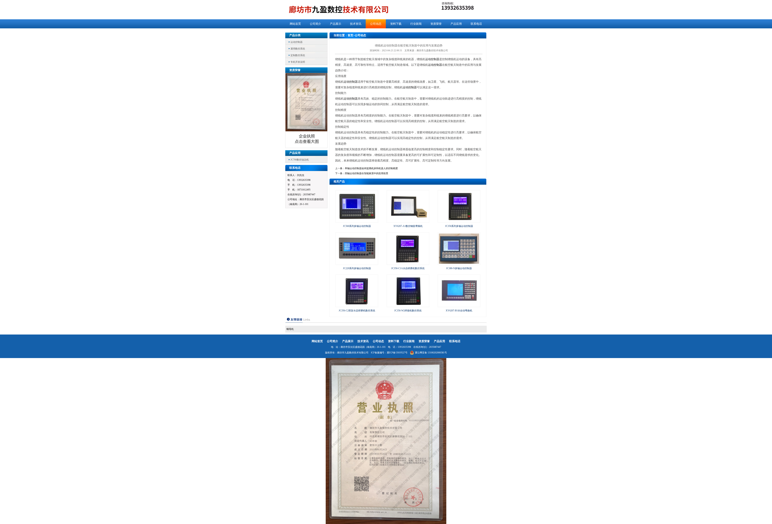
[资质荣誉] (306, 146)
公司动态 (375, 23)
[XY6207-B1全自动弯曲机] (459, 305)
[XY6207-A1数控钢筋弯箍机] (408, 220)
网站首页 (295, 23)
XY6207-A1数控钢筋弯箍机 (408, 226)
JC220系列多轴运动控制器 (357, 268)
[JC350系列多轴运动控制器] (459, 220)
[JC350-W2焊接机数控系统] (408, 305)
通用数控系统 (298, 48)
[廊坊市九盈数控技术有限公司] (345, 9)
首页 (350, 35)
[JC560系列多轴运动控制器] (357, 220)
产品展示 (335, 23)
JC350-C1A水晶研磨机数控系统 (408, 268)
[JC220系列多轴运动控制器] (357, 262)
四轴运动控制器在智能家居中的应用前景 (366, 173)
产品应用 (456, 23)
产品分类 (295, 35)
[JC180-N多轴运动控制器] (459, 262)
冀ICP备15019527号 (397, 352)
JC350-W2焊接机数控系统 (408, 310)
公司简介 (315, 23)
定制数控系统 (298, 55)
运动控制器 (297, 42)
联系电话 (476, 23)
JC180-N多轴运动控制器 (459, 268)
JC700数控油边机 (300, 159)
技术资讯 (355, 23)
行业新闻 (416, 23)
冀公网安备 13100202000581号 (431, 352)
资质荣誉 (436, 23)
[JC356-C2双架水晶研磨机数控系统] (357, 305)
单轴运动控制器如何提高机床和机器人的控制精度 (371, 168)
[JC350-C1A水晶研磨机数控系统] (408, 262)
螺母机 (290, 329)
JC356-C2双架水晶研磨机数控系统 (357, 310)
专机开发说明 (298, 62)
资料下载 (395, 23)
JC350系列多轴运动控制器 (459, 226)
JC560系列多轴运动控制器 (357, 226)
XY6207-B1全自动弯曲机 (459, 310)
